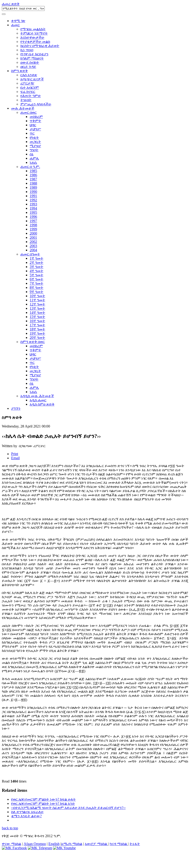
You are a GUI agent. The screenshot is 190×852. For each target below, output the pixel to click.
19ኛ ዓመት (37, 333)
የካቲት (34, 137)
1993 (33, 204)
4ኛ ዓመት (36, 271)
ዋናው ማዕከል (11, 844)
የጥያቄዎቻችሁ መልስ (35, 42)
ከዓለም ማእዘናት (32, 58)
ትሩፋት (135, 844)
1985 (33, 171)
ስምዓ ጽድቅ (19, 71)
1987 (33, 179)
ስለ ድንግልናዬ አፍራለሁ (27, 812)
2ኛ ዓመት (36, 262)
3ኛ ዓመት (36, 267)
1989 (33, 187)
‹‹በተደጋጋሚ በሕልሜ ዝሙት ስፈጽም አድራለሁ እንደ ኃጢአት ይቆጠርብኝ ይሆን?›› (68, 808)
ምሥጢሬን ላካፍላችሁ (35, 104)
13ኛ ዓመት (37, 308)
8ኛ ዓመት (36, 287)
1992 (33, 200)
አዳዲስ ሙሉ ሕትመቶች (37, 396)
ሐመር (15, 25)
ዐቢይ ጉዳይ (28, 67)
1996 (33, 217)
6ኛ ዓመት (36, 279)
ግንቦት (34, 150)
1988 (33, 183)
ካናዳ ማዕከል (119, 844)
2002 (33, 242)
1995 (33, 212)
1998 (33, 225)
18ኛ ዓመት (37, 329)
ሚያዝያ (35, 146)
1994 (33, 208)
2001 (33, 237)
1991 (33, 196)
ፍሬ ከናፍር (27, 92)
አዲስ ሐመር (38, 400)
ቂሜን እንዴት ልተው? (26, 816)
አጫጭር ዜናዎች (32, 79)
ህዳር (33, 125)
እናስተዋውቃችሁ (32, 37)
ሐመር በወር (28, 112)
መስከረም (36, 117)
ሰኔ (32, 154)
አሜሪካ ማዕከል (71, 844)
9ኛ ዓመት (36, 292)
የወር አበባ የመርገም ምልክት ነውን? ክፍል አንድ (43, 803)
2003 (33, 246)
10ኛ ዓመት (37, 296)
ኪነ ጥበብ (26, 50)
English (54, 844)
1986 (33, 175)
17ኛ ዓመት (37, 325)
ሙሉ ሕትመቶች (22, 108)
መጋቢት (35, 142)
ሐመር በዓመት (30, 254)
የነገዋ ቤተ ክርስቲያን (34, 54)
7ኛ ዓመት (36, 283)
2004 (33, 250)
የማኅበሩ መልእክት (33, 29)
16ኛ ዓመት (37, 321)
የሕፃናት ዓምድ (30, 96)
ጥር (32, 133)
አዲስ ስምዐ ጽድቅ (42, 404)
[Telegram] (40, 848)
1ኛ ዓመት (36, 258)
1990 (33, 192)
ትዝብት (26, 100)
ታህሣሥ (35, 129)
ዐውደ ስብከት (29, 62)
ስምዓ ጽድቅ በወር (32, 342)
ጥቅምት (35, 121)
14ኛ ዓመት (37, 312)
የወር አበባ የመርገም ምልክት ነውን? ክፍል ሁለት (43, 799)
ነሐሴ (33, 162)
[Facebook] (14, 848)
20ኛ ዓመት (37, 338)
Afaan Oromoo (35, 844)
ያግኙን (15, 408)
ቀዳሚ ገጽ (18, 21)
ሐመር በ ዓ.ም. (30, 167)
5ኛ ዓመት (36, 275)
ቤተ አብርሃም (29, 87)
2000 (33, 233)
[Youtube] (64, 848)
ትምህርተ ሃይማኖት (34, 33)
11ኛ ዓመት (37, 300)
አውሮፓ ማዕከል (96, 844)
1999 (33, 229)
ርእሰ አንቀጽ (28, 75)
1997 (33, 221)
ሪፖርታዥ (27, 83)
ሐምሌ (34, 158)
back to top (10, 828)
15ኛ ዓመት (37, 317)
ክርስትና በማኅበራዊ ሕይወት (39, 46)
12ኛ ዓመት (37, 304)
